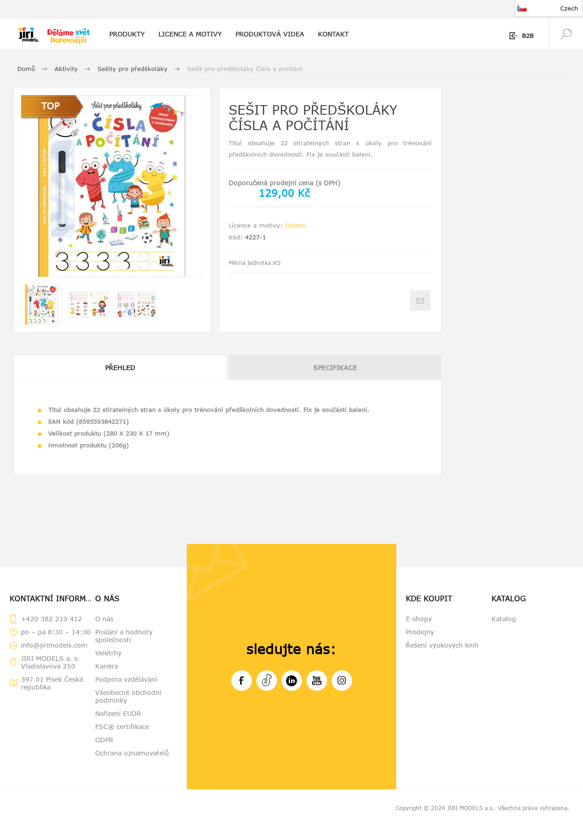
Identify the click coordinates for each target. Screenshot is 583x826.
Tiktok (266, 680)
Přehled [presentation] (120, 367)
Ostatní (296, 225)
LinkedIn (291, 680)
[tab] (121, 367)
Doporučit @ (420, 300)
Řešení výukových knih (442, 645)
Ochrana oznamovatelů (132, 753)
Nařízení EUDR (118, 713)
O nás (104, 619)
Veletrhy (108, 653)
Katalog (503, 619)
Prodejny (420, 632)
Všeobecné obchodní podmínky (128, 696)
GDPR (104, 740)
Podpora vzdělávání (126, 679)
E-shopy (419, 619)
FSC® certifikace (122, 726)
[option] (41, 304)
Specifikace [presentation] (335, 367)
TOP (50, 105)
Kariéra (106, 666)
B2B (528, 35)
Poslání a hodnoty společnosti (124, 636)
